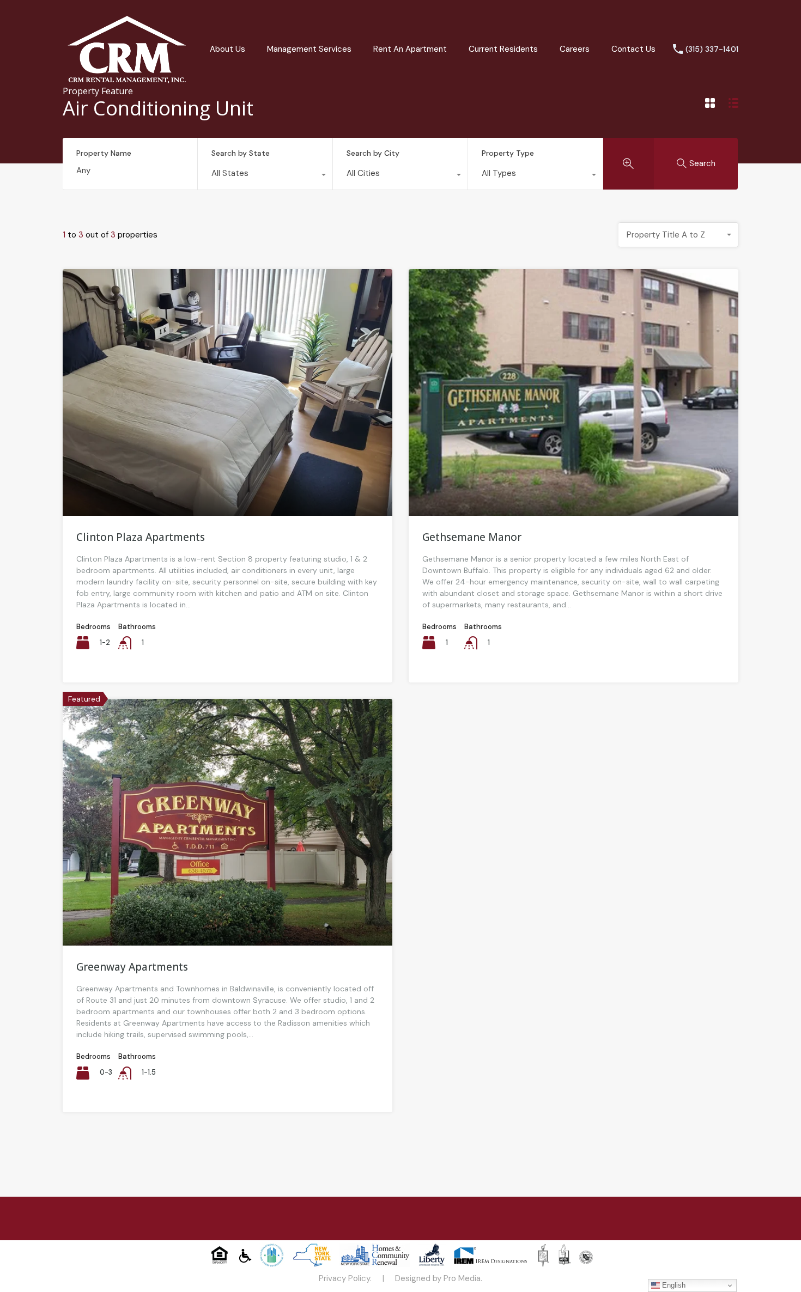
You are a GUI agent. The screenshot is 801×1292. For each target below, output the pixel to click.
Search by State (240, 153)
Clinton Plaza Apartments (140, 537)
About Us (227, 49)
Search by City (373, 153)
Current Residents (503, 49)
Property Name (103, 153)
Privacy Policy (344, 1278)
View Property (227, 466)
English (672, 1285)
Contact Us (633, 49)
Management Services (309, 49)
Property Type (508, 153)
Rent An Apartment (410, 49)
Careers (575, 49)
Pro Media (462, 1278)
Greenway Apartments (132, 967)
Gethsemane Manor (471, 537)
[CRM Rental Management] (127, 82)
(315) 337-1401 (711, 49)
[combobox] (265, 176)
